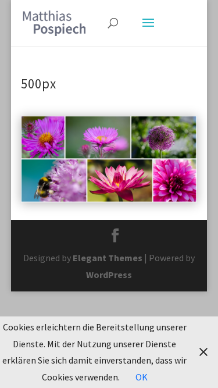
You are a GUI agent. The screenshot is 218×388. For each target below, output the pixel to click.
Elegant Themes (107, 258)
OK (141, 377)
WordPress (109, 274)
